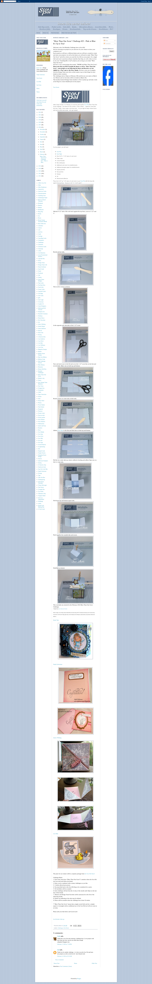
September (43, 137)
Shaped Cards (41, 451)
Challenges (60, 928)
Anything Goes (42, 195)
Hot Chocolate (41, 320)
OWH (39, 392)
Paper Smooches (42, 394)
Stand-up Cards (42, 467)
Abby (39, 185)
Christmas (40, 244)
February (42, 154)
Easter (39, 271)
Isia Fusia (39, 85)
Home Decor (41, 318)
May (41, 147)
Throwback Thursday (41, 482)
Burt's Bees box (42, 223)
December (42, 129)
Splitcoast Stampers (43, 460)
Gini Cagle (40, 299)
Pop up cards (41, 415)
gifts (39, 297)
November (42, 132)
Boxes (39, 218)
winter (39, 503)
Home (38, 33)
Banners (40, 205)
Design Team (41, 262)
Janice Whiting (57, 737)
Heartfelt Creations (43, 313)
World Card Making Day (41, 506)
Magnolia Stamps (42, 349)
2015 (39, 166)
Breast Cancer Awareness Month (42, 220)
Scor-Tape (59, 154)
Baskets (40, 207)
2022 (39, 112)
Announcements (42, 193)
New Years (40, 386)
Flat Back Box (41, 285)
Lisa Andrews (41, 339)
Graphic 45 (41, 304)
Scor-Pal (86, 104)
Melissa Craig (41, 359)
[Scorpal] (108, 85)
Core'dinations (41, 253)
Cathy (58, 936)
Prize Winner (41, 419)
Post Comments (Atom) (66, 966)
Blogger (79, 978)
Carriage (40, 236)
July (41, 142)
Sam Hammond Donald (63, 608)
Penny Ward (41, 400)
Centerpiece (41, 240)
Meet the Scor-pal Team (69, 33)
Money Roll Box (42, 369)
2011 (39, 176)
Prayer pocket (41, 417)
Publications (41, 423)
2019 (39, 119)
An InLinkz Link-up (58, 919)
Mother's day (41, 378)
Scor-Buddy (41, 432)
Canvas (40, 227)
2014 (39, 168)
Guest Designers (42, 306)
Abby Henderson (42, 187)
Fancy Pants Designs (41, 280)
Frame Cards (41, 289)
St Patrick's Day (42, 465)
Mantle (40, 351)
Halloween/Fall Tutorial (42, 309)
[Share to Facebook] (79, 926)
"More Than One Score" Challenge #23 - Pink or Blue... (44, 159)
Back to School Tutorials (42, 200)
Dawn (38, 88)
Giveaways (40, 302)
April (41, 149)
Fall (39, 275)
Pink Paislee (41, 407)
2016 (39, 127)
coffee (39, 250)
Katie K (40, 330)
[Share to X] (77, 926)
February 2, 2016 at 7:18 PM (64, 944)
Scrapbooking (41, 446)
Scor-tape (40, 442)
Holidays (40, 316)
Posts (106, 40)
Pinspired (40, 409)
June (41, 144)
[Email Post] (71, 925)
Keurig (40, 334)
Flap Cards (40, 283)
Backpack (40, 203)
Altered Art (41, 189)
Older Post (94, 963)
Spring (39, 462)
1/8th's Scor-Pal (42, 183)
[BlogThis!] (75, 926)
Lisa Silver (41, 341)
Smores (40, 458)
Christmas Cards (42, 246)
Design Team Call (42, 264)
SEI (39, 448)
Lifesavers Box (42, 336)
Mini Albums (41, 365)
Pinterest (40, 411)
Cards (39, 234)
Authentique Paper (42, 197)
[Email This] (74, 926)
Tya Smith (40, 491)
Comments (107, 43)
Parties (39, 396)
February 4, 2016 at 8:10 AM (64, 956)
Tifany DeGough (42, 485)
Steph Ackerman (57, 664)
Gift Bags (40, 293)
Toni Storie (56, 87)
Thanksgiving (41, 479)
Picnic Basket (41, 405)
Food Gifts (40, 287)
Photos (39, 402)
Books (39, 213)
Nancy (38, 92)
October (42, 134)
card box (40, 232)
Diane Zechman (42, 267)
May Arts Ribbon (42, 357)
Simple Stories (41, 453)
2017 (39, 124)
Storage (40, 473)
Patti (39, 398)
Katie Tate (56, 620)
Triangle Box (41, 489)
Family (40, 277)
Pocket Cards (41, 413)
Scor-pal (40, 440)
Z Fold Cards (41, 509)
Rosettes (40, 428)
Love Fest (40, 347)
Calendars (40, 225)
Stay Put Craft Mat (43, 469)
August (42, 139)
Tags (39, 475)
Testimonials (55, 33)
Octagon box (41, 388)
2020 (39, 117)
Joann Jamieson (42, 328)
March (41, 152)
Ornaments (40, 390)
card (39, 230)
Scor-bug (40, 434)
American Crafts (42, 191)
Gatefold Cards (42, 291)
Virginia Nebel (41, 495)
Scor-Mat (40, 438)
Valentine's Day (42, 493)
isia (39, 322)
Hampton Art (41, 311)
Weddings (40, 501)
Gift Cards (40, 295)
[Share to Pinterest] (80, 926)
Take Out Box (41, 477)
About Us (45, 33)
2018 (39, 122)
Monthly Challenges (40, 371)
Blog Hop (40, 211)
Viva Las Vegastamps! (41, 498)
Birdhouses (41, 209)
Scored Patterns (42, 444)
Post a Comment (59, 959)
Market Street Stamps (41, 354)
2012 (39, 173)
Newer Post (56, 963)
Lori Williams (41, 345)
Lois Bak (55, 833)
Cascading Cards (42, 238)
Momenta (40, 367)
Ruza (39, 430)
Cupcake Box (41, 258)
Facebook (40, 273)
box (39, 216)
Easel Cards (41, 269)
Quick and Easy (42, 425)
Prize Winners (41, 421)
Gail (58, 950)
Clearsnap (40, 248)
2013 (39, 171)
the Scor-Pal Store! (90, 873)
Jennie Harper (41, 326)
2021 (39, 115)
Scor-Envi (40, 436)
